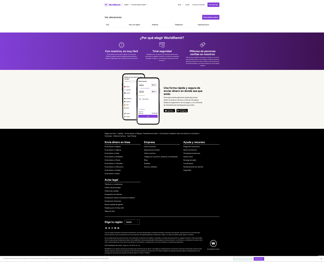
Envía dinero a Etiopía (113, 170)
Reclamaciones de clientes (193, 167)
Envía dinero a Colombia (114, 163)
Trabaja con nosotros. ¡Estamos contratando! (161, 157)
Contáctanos (188, 163)
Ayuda (187, 4)
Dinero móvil (188, 157)
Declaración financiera (113, 201)
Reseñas (147, 163)
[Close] (321, 259)
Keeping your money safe (114, 208)
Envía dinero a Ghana (112, 160)
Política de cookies (112, 191)
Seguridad (187, 170)
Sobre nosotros (150, 153)
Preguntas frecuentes (191, 147)
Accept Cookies (259, 258)
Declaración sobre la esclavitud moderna (120, 198)
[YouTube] (118, 228)
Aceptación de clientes (113, 194)
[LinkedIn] (115, 228)
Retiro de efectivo (190, 150)
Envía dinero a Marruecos (114, 167)
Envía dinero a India (112, 153)
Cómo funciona (150, 147)
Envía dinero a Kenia (112, 174)
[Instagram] (112, 228)
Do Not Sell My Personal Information (243, 258)
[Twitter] (109, 228)
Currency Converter (198, 4)
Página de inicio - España (114, 133)
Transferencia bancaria (191, 153)
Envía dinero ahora (211, 17)
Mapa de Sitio (110, 211)
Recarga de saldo (189, 160)
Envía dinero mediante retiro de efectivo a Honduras (179, 133)
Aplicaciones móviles (152, 150)
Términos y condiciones (113, 184)
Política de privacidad (112, 188)
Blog (145, 160)
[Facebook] (106, 228)
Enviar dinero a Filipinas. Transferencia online (141, 133)
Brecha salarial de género (114, 204)
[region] (162, 259)
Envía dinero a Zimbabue (114, 157)
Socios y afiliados (150, 167)
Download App (213, 4)
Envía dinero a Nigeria (113, 147)
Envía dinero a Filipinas (113, 150)
